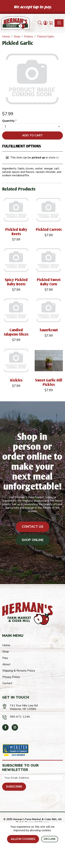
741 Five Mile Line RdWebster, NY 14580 (24, 707)
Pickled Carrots (49, 229)
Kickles (16, 380)
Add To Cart (32, 135)
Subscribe (14, 787)
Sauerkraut (49, 330)
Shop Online (33, 540)
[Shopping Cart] (51, 23)
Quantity (9, 121)
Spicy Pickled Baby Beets (16, 282)
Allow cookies (23, 839)
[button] (40, 23)
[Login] (45, 23)
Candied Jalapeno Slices (16, 332)
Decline (50, 839)
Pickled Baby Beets (16, 231)
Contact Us (32, 526)
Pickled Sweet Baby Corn (49, 282)
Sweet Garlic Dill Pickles (48, 382)
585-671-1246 (20, 717)
